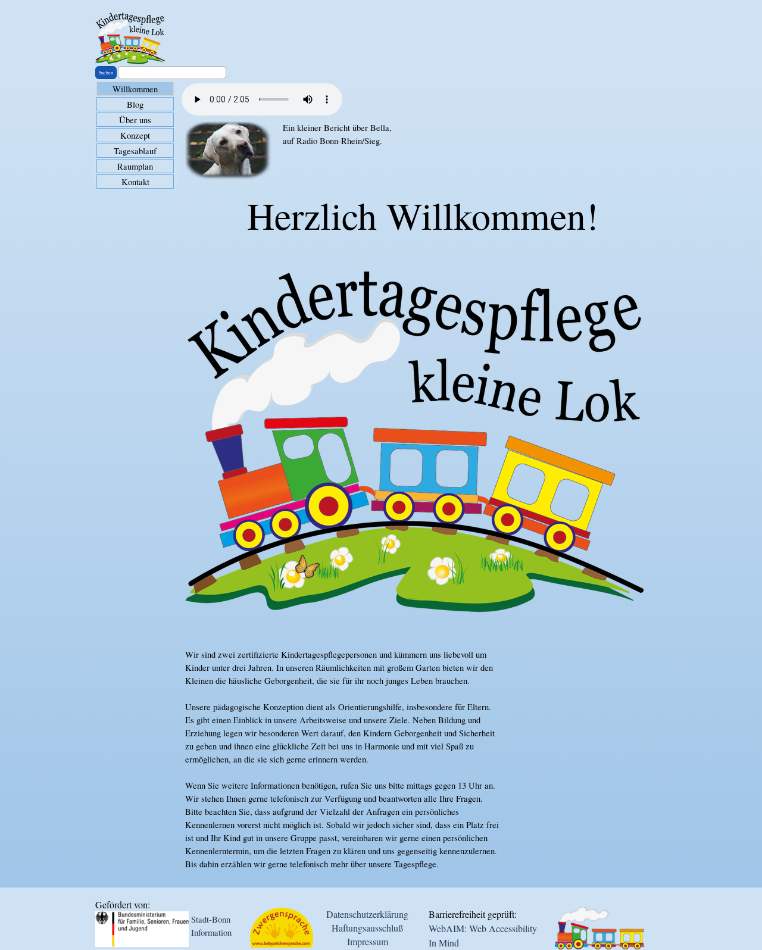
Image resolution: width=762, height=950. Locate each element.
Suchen (106, 73)
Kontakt (135, 182)
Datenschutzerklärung (367, 914)
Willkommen (135, 89)
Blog (135, 104)
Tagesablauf (135, 151)
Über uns (135, 120)
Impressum (367, 941)
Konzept (135, 135)
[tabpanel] (342, 151)
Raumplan (135, 166)
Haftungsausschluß (367, 927)
